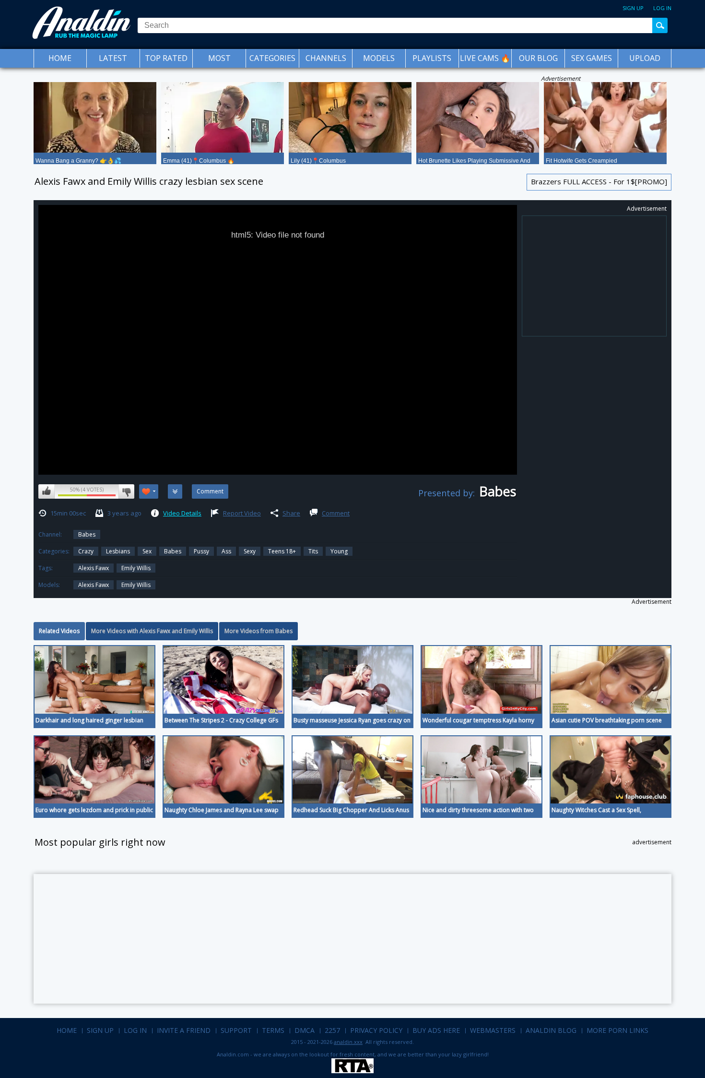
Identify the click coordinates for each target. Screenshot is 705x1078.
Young (339, 551)
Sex (147, 551)
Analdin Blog (551, 1030)
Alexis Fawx (93, 585)
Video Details (182, 513)
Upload (644, 58)
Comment (336, 513)
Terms (273, 1030)
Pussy (201, 551)
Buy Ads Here (436, 1030)
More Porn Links (617, 1030)
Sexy (250, 551)
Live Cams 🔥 (485, 58)
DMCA (304, 1030)
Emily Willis (136, 568)
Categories (272, 58)
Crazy (86, 551)
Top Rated (166, 58)
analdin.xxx (348, 1041)
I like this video (46, 491)
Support (236, 1030)
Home (59, 58)
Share (291, 513)
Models (379, 58)
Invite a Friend (184, 1030)
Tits (313, 551)
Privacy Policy (376, 1030)
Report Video (242, 513)
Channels (326, 58)
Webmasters (493, 1030)
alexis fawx (93, 568)
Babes (86, 534)
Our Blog (538, 58)
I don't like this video (126, 491)
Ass (226, 551)
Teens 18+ (282, 551)
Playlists (431, 58)
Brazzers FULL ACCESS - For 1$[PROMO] (599, 181)
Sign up (633, 8)
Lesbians (118, 551)
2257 (332, 1030)
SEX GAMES (591, 58)
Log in (662, 8)
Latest (113, 58)
